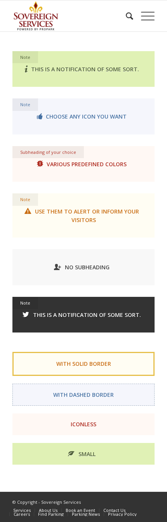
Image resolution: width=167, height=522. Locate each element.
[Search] (125, 15)
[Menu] (144, 15)
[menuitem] (125, 15)
